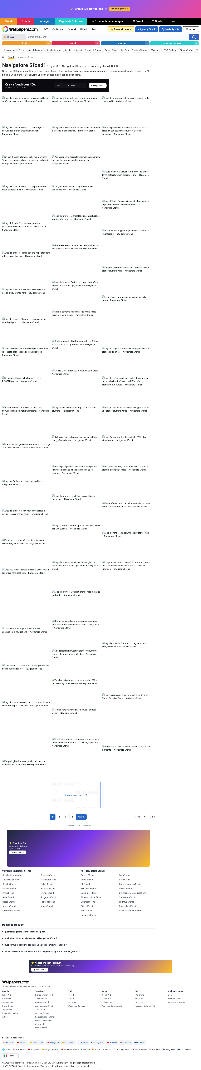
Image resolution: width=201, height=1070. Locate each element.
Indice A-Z (6, 995)
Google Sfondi (9, 884)
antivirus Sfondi (126, 902)
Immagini (44, 21)
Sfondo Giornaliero (10, 1013)
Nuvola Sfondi (125, 888)
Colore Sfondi (47, 884)
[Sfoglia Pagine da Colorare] (196, 43)
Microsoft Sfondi (48, 880)
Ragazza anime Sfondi (45, 1017)
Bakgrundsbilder (51, 1049)
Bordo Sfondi (87, 880)
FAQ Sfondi (139, 995)
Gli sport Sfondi (42, 1013)
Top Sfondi (7, 1010)
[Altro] (174, 21)
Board (139, 21)
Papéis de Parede (71, 1049)
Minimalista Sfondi (11, 910)
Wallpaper (35, 1049)
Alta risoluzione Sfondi (91, 897)
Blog (170, 995)
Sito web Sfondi (88, 915)
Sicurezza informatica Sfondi (133, 893)
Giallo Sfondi (8, 897)
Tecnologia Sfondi (11, 880)
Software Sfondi (127, 897)
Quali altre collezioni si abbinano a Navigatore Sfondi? (30, 938)
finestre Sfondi (48, 875)
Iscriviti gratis (172, 29)
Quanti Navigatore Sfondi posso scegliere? (25, 932)
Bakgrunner (170, 1049)
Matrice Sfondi (9, 888)
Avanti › (81, 817)
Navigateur (98, 1042)
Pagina (137, 817)
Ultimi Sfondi (7, 1006)
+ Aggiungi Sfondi (146, 29)
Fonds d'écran (141, 1049)
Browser (9, 1042)
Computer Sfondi (89, 893)
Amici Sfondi (8, 893)
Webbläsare (38, 1042)
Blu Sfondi (39, 1024)
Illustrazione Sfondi (43, 1020)
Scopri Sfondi (8, 1002)
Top (94, 29)
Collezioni (57, 29)
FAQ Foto (139, 1002)
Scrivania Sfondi (88, 888)
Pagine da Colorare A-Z (112, 1006)
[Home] (3, 57)
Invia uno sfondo (175, 998)
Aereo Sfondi (41, 998)
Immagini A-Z (107, 1002)
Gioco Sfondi (87, 906)
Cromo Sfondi (87, 875)
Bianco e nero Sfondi (44, 995)
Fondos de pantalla (103, 1049)
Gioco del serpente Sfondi (131, 910)
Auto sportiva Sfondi (44, 1006)
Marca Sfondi (47, 906)
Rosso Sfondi (9, 902)
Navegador (54, 1042)
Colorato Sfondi (88, 902)
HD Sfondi (85, 884)
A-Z (46, 29)
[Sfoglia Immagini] (147, 43)
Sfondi (8, 21)
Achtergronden (123, 1049)
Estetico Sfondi (48, 888)
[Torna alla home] (20, 29)
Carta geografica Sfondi (130, 884)
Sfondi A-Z (106, 995)
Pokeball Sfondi (48, 902)
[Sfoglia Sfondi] (48, 43)
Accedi (192, 29)
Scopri (72, 29)
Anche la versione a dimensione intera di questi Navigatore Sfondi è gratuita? (42, 951)
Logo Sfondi (124, 875)
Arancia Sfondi (9, 906)
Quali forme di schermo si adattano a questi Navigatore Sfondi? (35, 945)
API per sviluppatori (176, 1002)
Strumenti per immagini (109, 21)
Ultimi (83, 29)
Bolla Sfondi (124, 880)
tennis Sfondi (41, 1028)
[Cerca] (194, 37)
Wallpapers (21, 1049)
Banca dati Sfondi (127, 906)
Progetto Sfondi (48, 897)
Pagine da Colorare (71, 21)
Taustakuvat (185, 1049)
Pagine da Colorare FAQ (145, 1006)
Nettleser (127, 1042)
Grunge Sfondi (47, 893)
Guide (158, 21)
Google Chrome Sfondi (13, 875)
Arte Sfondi (86, 910)
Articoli (5, 1017)
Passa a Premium (122, 29)
